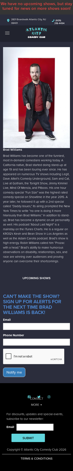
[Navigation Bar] (7, 33)
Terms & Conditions (37, 458)
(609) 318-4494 (59, 22)
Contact (36, 398)
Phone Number (13, 335)
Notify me (14, 372)
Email (7, 320)
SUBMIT (28, 438)
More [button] (35, 405)
